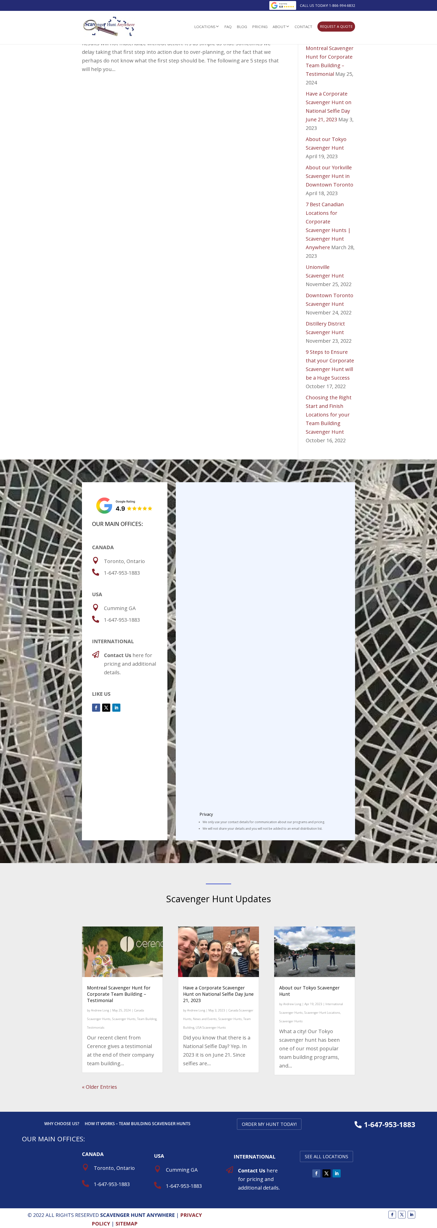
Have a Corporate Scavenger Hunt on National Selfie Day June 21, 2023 (218, 994)
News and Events (205, 1019)
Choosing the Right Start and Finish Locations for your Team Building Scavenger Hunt (329, 414)
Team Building (147, 1019)
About (279, 26)
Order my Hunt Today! (269, 1124)
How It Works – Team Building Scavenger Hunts (137, 1124)
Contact (303, 26)
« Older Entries (99, 1086)
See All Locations (326, 1156)
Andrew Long (100, 1010)
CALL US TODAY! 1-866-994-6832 (327, 5)
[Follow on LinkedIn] (116, 708)
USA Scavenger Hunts (211, 1027)
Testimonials (95, 1027)
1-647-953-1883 (389, 1124)
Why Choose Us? (61, 1124)
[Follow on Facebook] (96, 708)
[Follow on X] (106, 708)
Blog (242, 26)
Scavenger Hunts (124, 1019)
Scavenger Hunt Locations (322, 1012)
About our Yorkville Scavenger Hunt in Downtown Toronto (329, 176)
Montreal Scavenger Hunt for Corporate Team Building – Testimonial (118, 994)
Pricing (260, 26)
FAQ (228, 26)
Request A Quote (336, 26)
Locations (204, 26)
